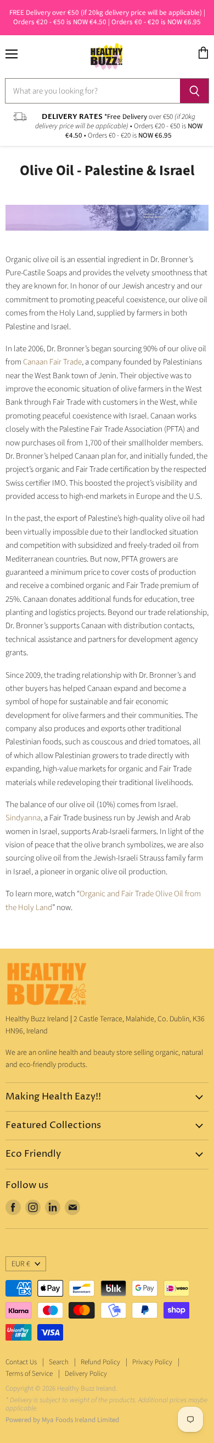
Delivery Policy (86, 1374)
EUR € (21, 1264)
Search (59, 1362)
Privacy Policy (152, 1362)
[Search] (194, 91)
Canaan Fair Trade (52, 362)
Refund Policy (100, 1362)
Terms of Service (29, 1374)
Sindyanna (23, 818)
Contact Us (21, 1362)
